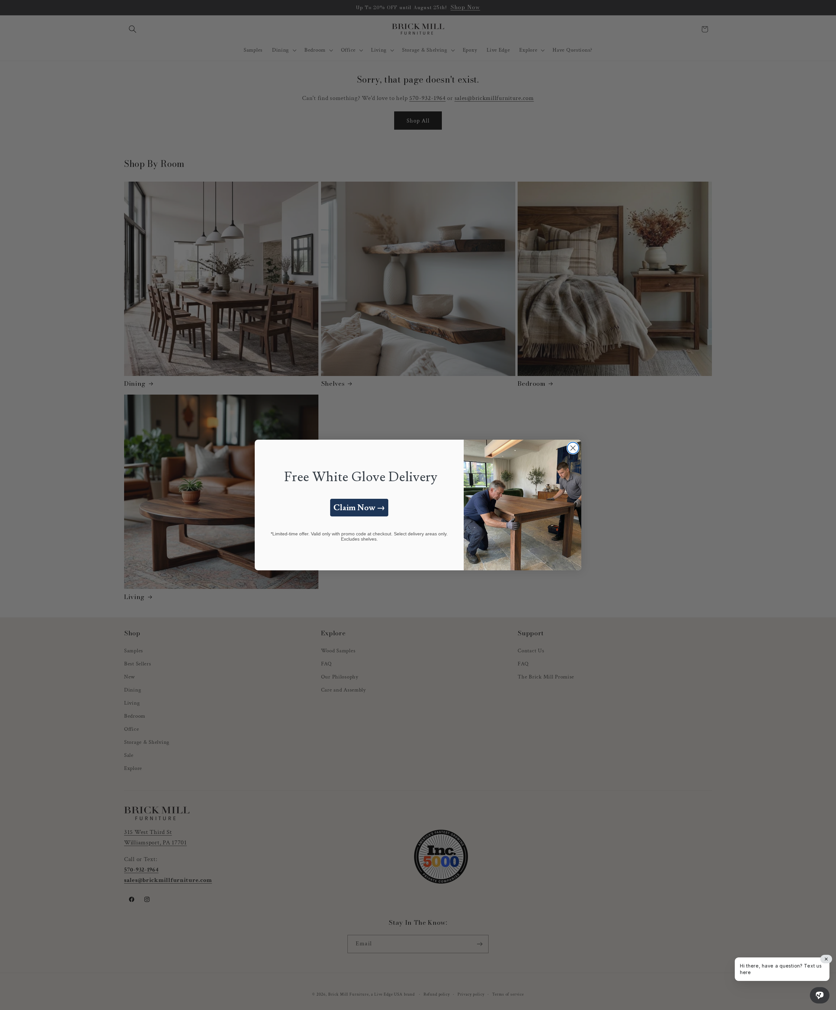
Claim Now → (359, 507)
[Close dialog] (573, 448)
